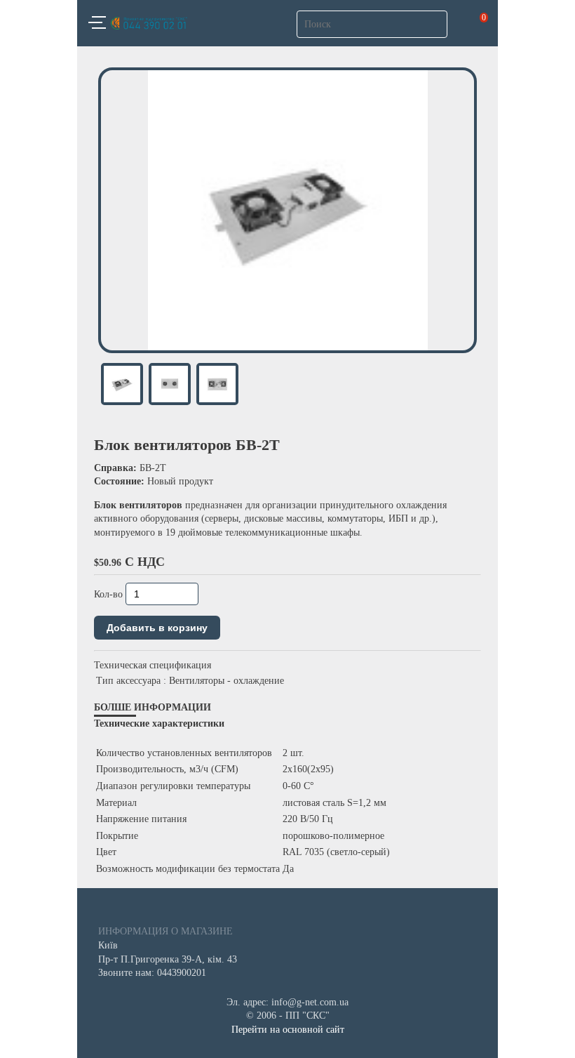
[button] (97, 24)
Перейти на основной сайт (287, 1029)
